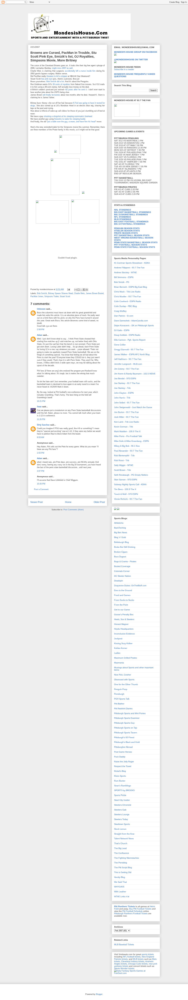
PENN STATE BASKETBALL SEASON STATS (135, 242)
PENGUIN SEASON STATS (127, 228)
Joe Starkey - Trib (122, 388)
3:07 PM (40, 471)
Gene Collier (120, 345)
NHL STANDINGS (122, 210)
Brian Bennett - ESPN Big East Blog (130, 287)
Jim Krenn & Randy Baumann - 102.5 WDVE (134, 373)
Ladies (117, 653)
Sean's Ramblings (122, 785)
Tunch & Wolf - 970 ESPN (126, 494)
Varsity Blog (119, 877)
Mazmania (119, 662)
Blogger (99, 994)
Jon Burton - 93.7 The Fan (126, 412)
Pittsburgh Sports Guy (124, 723)
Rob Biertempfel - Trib (124, 455)
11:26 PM (41, 419)
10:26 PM (41, 484)
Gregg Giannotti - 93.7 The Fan (128, 349)
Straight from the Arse (124, 834)
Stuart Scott (65, 296)
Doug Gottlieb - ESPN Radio (127, 335)
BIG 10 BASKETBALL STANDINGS (131, 214)
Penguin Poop (120, 689)
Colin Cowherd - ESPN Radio (127, 301)
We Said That (120, 882)
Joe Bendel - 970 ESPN (125, 378)
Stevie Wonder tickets (124, 968)
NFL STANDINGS (122, 217)
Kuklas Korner (120, 648)
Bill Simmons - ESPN (123, 277)
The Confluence (121, 853)
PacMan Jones (36, 296)
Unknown (41, 309)
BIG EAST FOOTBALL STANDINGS (131, 221)
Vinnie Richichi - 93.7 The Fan (128, 499)
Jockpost (118, 638)
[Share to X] (81, 289)
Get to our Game (122, 609)
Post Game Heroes (123, 752)
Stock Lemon (120, 829)
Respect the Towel (122, 766)
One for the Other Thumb (126, 684)
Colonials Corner (122, 571)
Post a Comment (41, 489)
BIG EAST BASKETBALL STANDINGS (132, 212)
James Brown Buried (95, 293)
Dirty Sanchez (43, 425)
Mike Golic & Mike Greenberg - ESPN (131, 441)
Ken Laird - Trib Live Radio (126, 422)
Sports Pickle (120, 795)
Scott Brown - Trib (122, 470)
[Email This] (75, 289)
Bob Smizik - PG (121, 282)
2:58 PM (40, 329)
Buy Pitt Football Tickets (140, 909)
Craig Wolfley (120, 311)
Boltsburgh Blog (121, 542)
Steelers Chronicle (122, 805)
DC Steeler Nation (122, 576)
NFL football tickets (132, 956)
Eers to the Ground (123, 590)
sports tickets (148, 954)
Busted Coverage (122, 566)
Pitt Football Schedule (132, 911)
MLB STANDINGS (122, 219)
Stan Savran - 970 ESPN (125, 479)
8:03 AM (40, 437)
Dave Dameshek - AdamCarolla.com (131, 320)
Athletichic (119, 523)
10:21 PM (41, 401)
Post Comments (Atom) (73, 510)
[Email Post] (68, 289)
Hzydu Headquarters (123, 629)
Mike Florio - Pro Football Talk (128, 436)
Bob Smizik (42, 293)
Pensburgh (119, 694)
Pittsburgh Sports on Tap (125, 728)
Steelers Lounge (121, 814)
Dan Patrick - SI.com (123, 316)
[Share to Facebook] (84, 289)
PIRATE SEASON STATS (126, 233)
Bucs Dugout (120, 556)
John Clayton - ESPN (124, 393)
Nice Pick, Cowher (122, 675)
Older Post (99, 502)
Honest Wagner (121, 624)
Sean (39, 407)
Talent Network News (124, 838)
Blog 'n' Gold (120, 537)
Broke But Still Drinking (124, 547)
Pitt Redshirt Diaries (123, 708)
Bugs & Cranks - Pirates (125, 561)
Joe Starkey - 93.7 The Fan (127, 383)
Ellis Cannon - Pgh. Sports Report (129, 340)
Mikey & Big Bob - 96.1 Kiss (127, 446)
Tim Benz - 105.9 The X (125, 489)
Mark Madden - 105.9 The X (127, 431)
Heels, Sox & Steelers (124, 619)
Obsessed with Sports (124, 679)
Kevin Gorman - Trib (123, 427)
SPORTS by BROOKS (124, 790)
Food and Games (122, 595)
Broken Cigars (120, 552)
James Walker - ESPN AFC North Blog (132, 354)
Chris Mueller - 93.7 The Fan (127, 296)
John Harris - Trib (122, 398)
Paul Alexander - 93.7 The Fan (128, 451)
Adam (39, 335)
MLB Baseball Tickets (124, 944)
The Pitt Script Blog (123, 867)
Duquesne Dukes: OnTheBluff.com (130, 585)
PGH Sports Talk (121, 699)
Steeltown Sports (122, 824)
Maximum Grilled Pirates (125, 658)
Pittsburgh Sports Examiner (127, 718)
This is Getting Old (122, 872)
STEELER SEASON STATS (127, 231)
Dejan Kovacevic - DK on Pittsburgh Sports (134, 325)
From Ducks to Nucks (124, 600)
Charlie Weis (79, 293)
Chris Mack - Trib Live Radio (127, 291)
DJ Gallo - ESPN (121, 330)
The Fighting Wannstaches (126, 858)
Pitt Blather (119, 703)
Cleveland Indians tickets (132, 961)
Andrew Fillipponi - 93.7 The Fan (129, 267)
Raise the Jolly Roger (124, 761)
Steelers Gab (120, 810)
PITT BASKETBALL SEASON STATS (131, 235)
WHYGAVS (119, 887)
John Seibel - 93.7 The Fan (127, 402)
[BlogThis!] (78, 289)
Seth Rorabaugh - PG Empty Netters (131, 475)
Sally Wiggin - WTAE (123, 465)
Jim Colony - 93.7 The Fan (126, 369)
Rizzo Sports (120, 776)
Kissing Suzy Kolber (123, 643)
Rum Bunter (119, 781)
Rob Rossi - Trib (121, 460)
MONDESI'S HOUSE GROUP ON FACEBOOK (135, 52)
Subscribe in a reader (124, 69)
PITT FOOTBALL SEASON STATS (130, 245)
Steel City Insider (122, 800)
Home (68, 502)
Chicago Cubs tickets (138, 964)
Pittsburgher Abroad (123, 747)
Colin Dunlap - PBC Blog (125, 306)
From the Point (121, 605)
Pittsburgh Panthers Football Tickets (131, 913)
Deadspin (118, 580)
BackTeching (120, 528)
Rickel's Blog (120, 771)
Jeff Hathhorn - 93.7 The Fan (127, 359)
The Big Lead (120, 848)
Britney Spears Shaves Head (60, 293)
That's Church (120, 843)
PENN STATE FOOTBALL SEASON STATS (134, 247)
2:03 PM (40, 453)
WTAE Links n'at (121, 896)
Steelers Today (121, 819)
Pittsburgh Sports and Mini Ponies (130, 713)
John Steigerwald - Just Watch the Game (133, 407)
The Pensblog (120, 862)
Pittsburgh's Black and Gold (127, 742)
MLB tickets (138, 959)
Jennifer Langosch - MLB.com (128, 364)
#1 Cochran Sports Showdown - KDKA (132, 263)
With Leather (120, 891)
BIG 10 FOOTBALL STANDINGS (129, 224)
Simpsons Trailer (51, 296)
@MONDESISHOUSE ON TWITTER (131, 59)
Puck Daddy (119, 757)
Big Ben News (120, 532)
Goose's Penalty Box (123, 614)
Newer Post (36, 502)
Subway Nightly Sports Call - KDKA (130, 484)
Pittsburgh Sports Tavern (125, 732)
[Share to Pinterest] (86, 289)
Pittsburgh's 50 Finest (124, 737)
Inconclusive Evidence (124, 634)
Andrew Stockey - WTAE (125, 272)
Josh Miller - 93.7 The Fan (126, 417)
